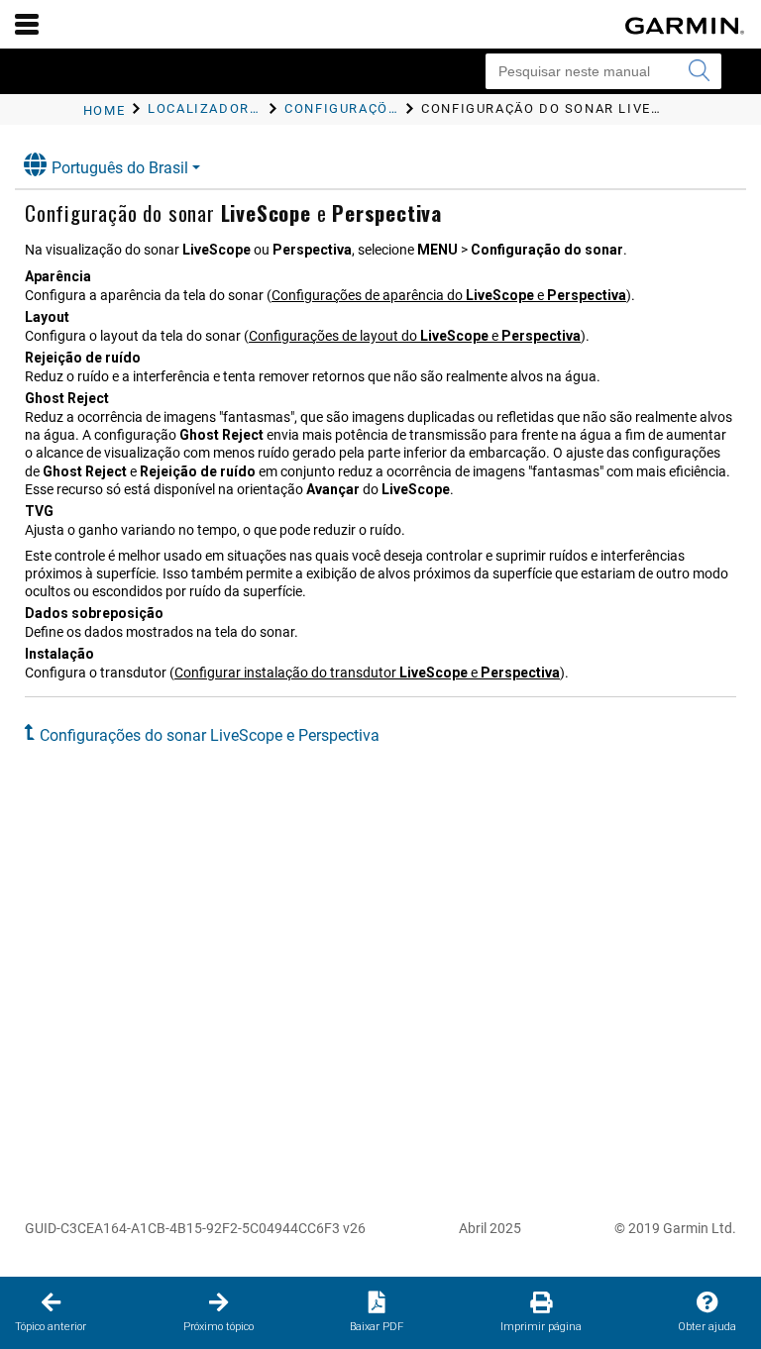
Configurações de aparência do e (449, 295)
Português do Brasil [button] (120, 167)
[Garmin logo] (684, 26)
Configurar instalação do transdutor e (367, 672)
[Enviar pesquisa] (698, 71)
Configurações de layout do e (415, 336)
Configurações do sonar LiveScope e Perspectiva (210, 735)
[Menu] (27, 24)
